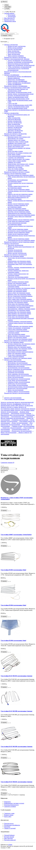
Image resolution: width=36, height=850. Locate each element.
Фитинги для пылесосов (15, 251)
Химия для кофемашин (14, 84)
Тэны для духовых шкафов (16, 168)
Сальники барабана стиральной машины (20, 321)
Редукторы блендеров (14, 52)
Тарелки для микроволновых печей (18, 106)
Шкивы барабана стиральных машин (19, 336)
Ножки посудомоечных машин (17, 208)
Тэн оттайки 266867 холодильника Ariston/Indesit (16, 534)
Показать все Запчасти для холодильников (16, 393)
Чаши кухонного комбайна (16, 55)
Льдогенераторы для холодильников (18, 367)
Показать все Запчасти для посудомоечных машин (19, 242)
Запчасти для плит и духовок (12, 135)
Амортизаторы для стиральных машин (19, 261)
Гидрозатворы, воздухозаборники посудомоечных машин (18, 180)
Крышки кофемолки (14, 78)
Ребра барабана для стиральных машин (19, 313)
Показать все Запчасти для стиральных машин (18, 340)
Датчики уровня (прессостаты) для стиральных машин (18, 274)
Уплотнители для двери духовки (17, 170)
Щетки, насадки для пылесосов (17, 253)
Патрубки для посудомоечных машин (19, 211)
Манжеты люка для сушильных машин (19, 347)
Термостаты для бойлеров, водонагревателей (21, 65)
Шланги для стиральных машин (17, 337)
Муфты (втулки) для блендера (17, 46)
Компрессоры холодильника (16, 366)
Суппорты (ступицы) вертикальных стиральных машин (18, 331)
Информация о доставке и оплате (14, 803)
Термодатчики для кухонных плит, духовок (21, 164)
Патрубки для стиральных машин (18, 302)
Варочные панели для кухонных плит (19, 137)
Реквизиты (7, 801)
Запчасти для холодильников (12, 359)
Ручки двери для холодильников (17, 380)
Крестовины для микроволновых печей (19, 92)
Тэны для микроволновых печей (17, 108)
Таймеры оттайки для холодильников (19, 382)
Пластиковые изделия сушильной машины (20, 352)
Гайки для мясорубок (14, 118)
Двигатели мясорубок (14, 119)
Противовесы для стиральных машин (19, 310)
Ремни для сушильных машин (17, 353)
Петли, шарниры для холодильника (18, 374)
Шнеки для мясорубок (14, 132)
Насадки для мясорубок (15, 122)
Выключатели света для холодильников (19, 364)
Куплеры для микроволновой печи (18, 95)
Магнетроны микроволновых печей (18, 98)
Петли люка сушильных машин (17, 350)
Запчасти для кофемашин (11, 75)
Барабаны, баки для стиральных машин (19, 262)
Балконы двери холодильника (16, 361)
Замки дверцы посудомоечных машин (19, 196)
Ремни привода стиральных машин (18, 315)
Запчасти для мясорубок (11, 113)
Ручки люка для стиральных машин (18, 316)
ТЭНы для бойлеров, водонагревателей (19, 67)
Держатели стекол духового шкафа (18, 141)
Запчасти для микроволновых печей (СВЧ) (17, 87)
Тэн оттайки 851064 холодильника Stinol (13, 605)
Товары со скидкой (10, 828)
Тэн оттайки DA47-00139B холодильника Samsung (16, 711)
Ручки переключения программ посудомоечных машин (17, 223)
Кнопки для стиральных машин (17, 283)
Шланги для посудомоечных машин (18, 239)
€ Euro (6, 5)
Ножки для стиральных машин (17, 297)
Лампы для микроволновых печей (18, 97)
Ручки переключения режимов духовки (19, 156)
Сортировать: (5, 467)
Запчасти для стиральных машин (14, 256)
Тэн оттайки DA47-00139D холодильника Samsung (16, 746)
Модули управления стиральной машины (20, 296)
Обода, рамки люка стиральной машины (20, 299)
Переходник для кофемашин (16, 79)
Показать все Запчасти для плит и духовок (17, 172)
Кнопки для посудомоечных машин (18, 203)
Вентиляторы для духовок (15, 138)
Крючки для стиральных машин (17, 291)
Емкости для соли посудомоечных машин (20, 194)
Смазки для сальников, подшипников (19, 328)
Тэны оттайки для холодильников (18, 385)
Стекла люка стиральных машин (17, 329)
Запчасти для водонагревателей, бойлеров (16, 59)
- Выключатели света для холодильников (17, 414)
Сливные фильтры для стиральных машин (20, 326)
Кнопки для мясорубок (14, 121)
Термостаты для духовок (15, 167)
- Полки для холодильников (19, 423)
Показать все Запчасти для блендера (15, 57)
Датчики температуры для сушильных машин (21, 344)
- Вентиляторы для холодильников (20, 413)
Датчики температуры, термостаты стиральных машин (18, 271)
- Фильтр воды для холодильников (21, 431)
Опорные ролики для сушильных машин (20, 348)
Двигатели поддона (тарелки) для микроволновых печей (18, 90)
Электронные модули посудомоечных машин (21, 240)
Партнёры (7, 826)
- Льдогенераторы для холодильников (21, 416)
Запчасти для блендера (11, 44)
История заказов (9, 837)
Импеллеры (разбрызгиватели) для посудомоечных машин (18, 198)
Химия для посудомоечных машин (18, 234)
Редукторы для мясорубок (15, 126)
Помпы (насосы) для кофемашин (17, 81)
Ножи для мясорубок (14, 124)
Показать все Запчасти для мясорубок (15, 133)
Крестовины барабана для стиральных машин (21, 288)
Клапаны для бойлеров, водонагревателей (20, 62)
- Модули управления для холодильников (18, 417)
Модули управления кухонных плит (18, 145)
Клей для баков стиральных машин (18, 281)
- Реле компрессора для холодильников (17, 423)
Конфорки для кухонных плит (17, 143)
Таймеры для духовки (14, 162)
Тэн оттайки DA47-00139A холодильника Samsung (16, 676)
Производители (9, 823)
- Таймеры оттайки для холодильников (22, 426)
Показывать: (4, 470)
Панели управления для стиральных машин (21, 301)
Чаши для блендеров (14, 54)
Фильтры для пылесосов (15, 250)
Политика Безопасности (11, 805)
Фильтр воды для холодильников (17, 388)
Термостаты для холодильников (17, 383)
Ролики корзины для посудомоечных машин (21, 219)
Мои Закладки (8, 838)
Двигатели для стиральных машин (18, 277)
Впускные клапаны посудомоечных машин (21, 175)
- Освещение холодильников (19, 420)
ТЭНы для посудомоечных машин (18, 229)
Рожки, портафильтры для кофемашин (19, 83)
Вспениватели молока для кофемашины (19, 76)
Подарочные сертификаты (12, 825)
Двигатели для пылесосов (15, 245)
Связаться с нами (9, 813)
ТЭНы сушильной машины (16, 356)
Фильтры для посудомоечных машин (19, 232)
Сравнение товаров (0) (7, 462)
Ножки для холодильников (16, 371)
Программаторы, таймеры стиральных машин (21, 309)
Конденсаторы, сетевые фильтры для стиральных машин (19, 285)
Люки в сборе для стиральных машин (19, 293)
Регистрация (11, 15)
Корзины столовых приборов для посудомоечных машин (18, 206)
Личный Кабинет (9, 835)
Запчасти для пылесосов (11, 243)
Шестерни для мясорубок (15, 130)
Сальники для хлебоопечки (16, 157)
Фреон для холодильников (15, 390)
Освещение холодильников (16, 372)
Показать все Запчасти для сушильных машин (18, 358)
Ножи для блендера (13, 51)
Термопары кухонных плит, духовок (18, 165)
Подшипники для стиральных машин (19, 307)
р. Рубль (7, 8)
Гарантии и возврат (10, 806)
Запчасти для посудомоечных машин (15, 173)
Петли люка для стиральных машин (18, 304)
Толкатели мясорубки (14, 129)
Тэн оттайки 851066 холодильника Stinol (13, 640)
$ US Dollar (8, 6)
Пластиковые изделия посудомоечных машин (21, 215)
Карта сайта (7, 816)
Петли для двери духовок (15, 151)
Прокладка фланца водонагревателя (18, 63)
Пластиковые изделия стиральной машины (20, 305)
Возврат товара (8, 815)
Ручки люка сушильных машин (17, 355)
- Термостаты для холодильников (11, 428)
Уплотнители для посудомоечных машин (20, 231)
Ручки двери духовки (14, 154)
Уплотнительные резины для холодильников (21, 387)
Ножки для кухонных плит (16, 146)
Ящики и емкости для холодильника (18, 391)
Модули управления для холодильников (20, 369)
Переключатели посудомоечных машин (19, 213)
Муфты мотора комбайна (15, 48)
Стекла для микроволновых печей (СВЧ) (20, 105)
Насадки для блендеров (15, 49)
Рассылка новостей (10, 840)
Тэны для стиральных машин (16, 334)
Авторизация (12, 16)
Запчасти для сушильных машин (14, 342)
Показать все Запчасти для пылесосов (15, 254)
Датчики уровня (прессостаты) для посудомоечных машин (18, 187)
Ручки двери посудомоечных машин (18, 221)
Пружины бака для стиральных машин (19, 312)
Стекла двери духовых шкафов (17, 161)
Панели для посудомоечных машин (18, 210)
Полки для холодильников (15, 377)
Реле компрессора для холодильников (19, 379)
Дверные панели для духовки (16, 140)
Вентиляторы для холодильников (18, 363)
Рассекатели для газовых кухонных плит (20, 153)
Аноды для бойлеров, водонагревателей (20, 60)
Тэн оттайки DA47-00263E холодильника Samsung (16, 782)
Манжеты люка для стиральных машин (19, 294)
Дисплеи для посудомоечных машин (19, 189)
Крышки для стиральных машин (17, 289)
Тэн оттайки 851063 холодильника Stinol (13, 570)
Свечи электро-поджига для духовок (19, 159)
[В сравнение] (10, 581)
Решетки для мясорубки (15, 127)
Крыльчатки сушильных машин (17, 345)
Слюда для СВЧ (12, 103)
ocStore (10, 844)
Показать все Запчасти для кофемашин (15, 86)
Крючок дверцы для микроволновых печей (20, 94)
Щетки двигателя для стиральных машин (20, 339)
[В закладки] (8, 581)
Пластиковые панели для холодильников (20, 375)
